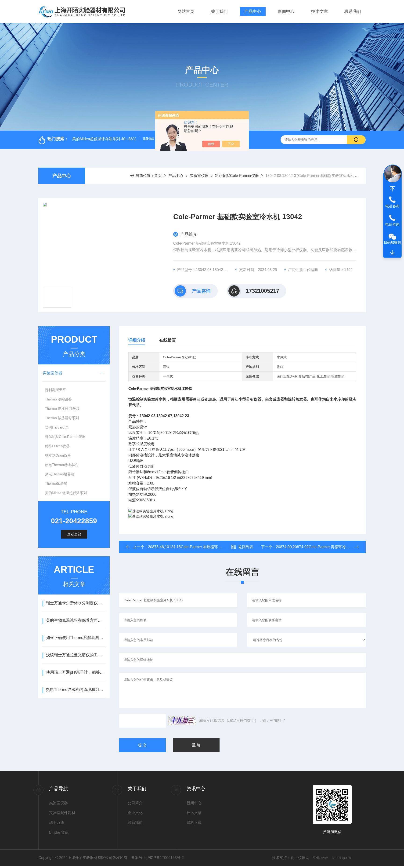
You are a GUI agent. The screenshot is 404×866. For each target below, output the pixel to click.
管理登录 (320, 858)
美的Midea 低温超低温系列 (66, 493)
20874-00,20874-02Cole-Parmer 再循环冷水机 (314, 547)
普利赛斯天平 (55, 390)
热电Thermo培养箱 (59, 474)
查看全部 (74, 534)
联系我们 (352, 11)
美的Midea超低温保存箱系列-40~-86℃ (104, 139)
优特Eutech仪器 (57, 446)
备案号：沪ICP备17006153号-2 (157, 858)
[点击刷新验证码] (182, 720)
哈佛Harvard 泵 (57, 427)
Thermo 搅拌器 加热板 (62, 409)
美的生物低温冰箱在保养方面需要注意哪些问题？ (75, 620)
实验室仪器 (199, 176)
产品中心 (252, 11)
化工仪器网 (300, 858)
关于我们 (219, 11)
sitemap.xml (342, 858)
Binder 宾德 (59, 832)
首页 (158, 176)
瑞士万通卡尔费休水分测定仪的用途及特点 (75, 603)
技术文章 (319, 11)
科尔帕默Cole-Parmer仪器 (237, 176)
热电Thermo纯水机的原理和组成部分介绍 (75, 689)
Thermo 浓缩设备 (58, 399)
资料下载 (194, 823)
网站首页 (185, 11)
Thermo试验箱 (56, 483)
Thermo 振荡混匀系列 (62, 418)
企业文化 (135, 813)
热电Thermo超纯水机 (61, 465)
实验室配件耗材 (62, 813)
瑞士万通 (56, 823)
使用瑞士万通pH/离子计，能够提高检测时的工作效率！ (75, 672)
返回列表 (245, 547)
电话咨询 (392, 206)
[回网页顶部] (392, 189)
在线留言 (167, 340)
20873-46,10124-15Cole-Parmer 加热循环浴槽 (186, 547)
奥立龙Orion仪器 (58, 455)
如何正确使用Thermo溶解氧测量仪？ (75, 637)
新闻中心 (286, 11)
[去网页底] (392, 252)
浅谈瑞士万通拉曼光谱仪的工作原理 (75, 655)
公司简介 (135, 803)
